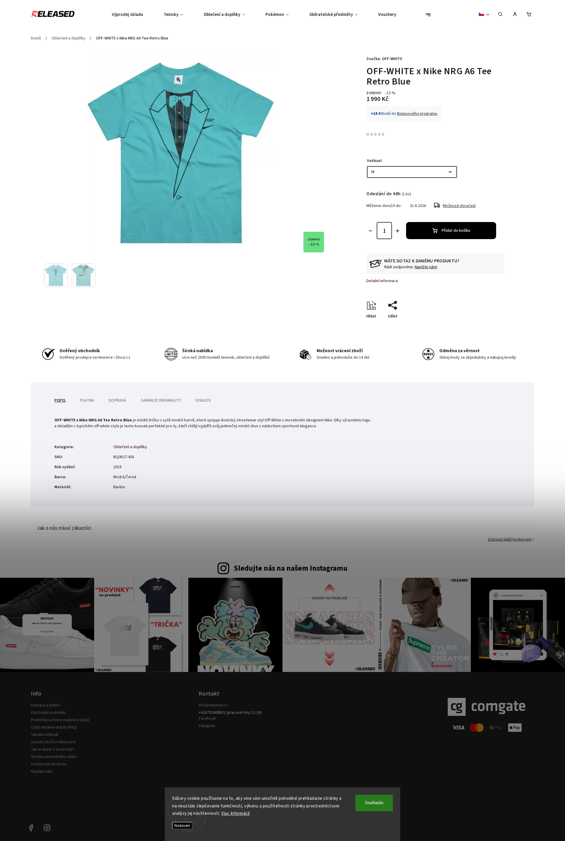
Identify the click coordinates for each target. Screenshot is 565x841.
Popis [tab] (60, 400)
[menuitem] (132, 14)
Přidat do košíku (456, 231)
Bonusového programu (417, 114)
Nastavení (182, 825)
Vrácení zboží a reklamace (53, 742)
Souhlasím (374, 803)
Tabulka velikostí (44, 735)
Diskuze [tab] (203, 400)
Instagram (207, 726)
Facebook (207, 718)
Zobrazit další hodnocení (509, 539)
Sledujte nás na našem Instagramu (291, 568)
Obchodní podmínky (48, 713)
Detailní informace (382, 281)
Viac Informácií (235, 813)
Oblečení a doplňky (130, 447)
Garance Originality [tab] (161, 400)
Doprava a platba (45, 705)
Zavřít (486, 326)
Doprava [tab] (117, 400)
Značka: (384, 59)
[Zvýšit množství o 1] (397, 231)
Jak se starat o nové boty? (52, 749)
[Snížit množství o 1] (370, 231)
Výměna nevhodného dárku (54, 757)
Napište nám (41, 771)
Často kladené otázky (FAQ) (54, 727)
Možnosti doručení (459, 206)
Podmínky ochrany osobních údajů (60, 720)
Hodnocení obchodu (48, 764)
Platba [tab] (87, 400)
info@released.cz (213, 705)
